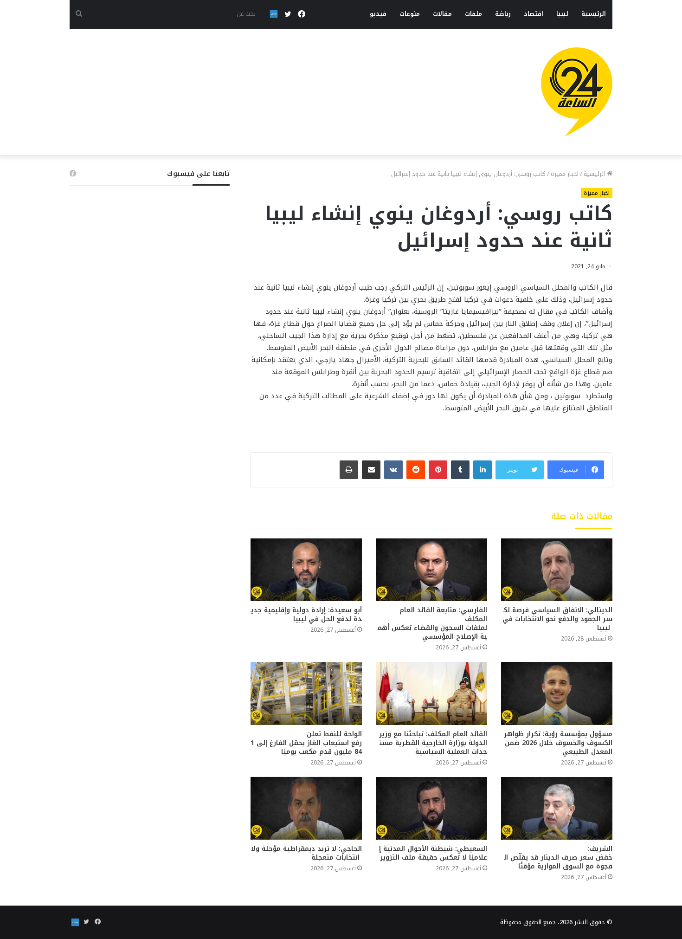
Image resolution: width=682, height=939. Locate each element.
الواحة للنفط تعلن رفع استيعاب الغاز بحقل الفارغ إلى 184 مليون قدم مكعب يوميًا (306, 743)
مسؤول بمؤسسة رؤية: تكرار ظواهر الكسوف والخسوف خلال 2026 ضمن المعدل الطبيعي (557, 743)
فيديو (378, 13)
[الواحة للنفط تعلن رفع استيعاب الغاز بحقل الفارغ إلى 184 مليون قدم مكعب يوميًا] (306, 693)
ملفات (473, 13)
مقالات (442, 13)
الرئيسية (593, 13)
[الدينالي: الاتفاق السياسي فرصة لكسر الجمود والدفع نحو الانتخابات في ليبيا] (556, 569)
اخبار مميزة (565, 174)
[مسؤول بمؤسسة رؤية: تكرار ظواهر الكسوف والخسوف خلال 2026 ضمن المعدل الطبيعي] (556, 693)
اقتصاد (533, 13)
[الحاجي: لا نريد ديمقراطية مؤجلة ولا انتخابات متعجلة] (306, 808)
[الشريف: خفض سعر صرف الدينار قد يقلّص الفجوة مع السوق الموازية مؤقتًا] (556, 808)
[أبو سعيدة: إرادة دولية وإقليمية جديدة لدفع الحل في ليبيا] (306, 569)
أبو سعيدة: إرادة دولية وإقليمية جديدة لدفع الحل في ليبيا (306, 614)
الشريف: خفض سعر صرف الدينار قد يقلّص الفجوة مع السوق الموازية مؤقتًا (558, 857)
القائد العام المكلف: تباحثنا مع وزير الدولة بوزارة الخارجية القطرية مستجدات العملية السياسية (432, 743)
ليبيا (562, 13)
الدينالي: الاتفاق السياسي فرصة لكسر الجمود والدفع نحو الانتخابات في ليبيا (557, 619)
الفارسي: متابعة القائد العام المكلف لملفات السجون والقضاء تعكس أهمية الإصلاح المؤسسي (432, 623)
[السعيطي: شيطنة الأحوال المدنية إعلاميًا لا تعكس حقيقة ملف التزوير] (431, 808)
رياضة (503, 13)
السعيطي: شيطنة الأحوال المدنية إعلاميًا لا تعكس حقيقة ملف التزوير (433, 853)
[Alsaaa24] (576, 91)
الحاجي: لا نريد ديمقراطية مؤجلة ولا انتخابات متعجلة (306, 853)
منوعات (409, 13)
